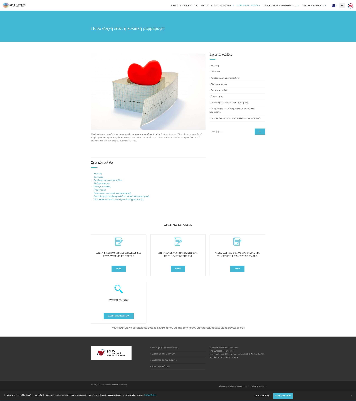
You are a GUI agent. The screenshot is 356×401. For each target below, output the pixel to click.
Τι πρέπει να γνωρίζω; (247, 5)
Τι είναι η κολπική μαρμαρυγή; (216, 5)
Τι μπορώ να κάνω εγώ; (313, 5)
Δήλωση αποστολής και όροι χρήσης (232, 386)
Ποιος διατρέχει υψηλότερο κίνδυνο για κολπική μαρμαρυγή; (121, 196)
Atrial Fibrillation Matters (184, 5)
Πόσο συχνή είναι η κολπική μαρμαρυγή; (112, 193)
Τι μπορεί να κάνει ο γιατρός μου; (280, 5)
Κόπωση (98, 174)
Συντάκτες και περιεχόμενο (164, 360)
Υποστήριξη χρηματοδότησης (165, 348)
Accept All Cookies (283, 396)
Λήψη (118, 269)
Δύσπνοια (98, 177)
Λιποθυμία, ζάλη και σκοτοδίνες (108, 180)
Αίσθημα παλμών (102, 183)
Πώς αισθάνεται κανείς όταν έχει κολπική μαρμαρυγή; (119, 199)
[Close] (351, 396)
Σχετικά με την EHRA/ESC (164, 354)
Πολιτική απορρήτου (259, 386)
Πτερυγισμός (100, 190)
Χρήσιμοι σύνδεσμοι (161, 366)
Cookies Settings (262, 396)
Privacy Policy (150, 395)
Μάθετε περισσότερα (118, 316)
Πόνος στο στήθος (102, 186)
